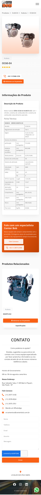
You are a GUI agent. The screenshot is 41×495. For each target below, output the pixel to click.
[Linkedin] (26, 484)
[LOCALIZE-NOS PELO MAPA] (20, 472)
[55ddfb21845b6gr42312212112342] (20, 35)
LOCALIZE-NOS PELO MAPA (20, 475)
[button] (37, 4)
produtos (5, 13)
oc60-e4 (15, 13)
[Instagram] (20, 484)
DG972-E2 (7, 314)
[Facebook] (14, 484)
